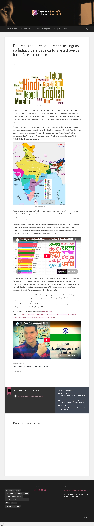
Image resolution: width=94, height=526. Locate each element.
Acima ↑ (86, 517)
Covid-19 (8, 499)
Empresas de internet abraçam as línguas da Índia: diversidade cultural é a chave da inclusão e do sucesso (46, 50)
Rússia (14, 503)
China (26, 493)
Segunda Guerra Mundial (13, 506)
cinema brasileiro (17, 496)
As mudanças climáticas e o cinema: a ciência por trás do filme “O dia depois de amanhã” (73, 407)
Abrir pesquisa (87, 29)
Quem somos (62, 29)
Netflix (7, 503)
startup (83, 395)
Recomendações (43, 29)
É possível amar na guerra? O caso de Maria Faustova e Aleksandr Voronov (73, 402)
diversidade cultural (76, 394)
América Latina (10, 490)
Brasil (18, 490)
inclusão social (65, 395)
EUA (14, 499)
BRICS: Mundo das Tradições (14, 493)
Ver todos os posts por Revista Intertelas (30, 396)
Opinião (27, 29)
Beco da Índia (65, 394)
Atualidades (12, 29)
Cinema (8, 496)
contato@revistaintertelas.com (75, 490)
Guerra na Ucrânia (23, 499)
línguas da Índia (76, 395)
